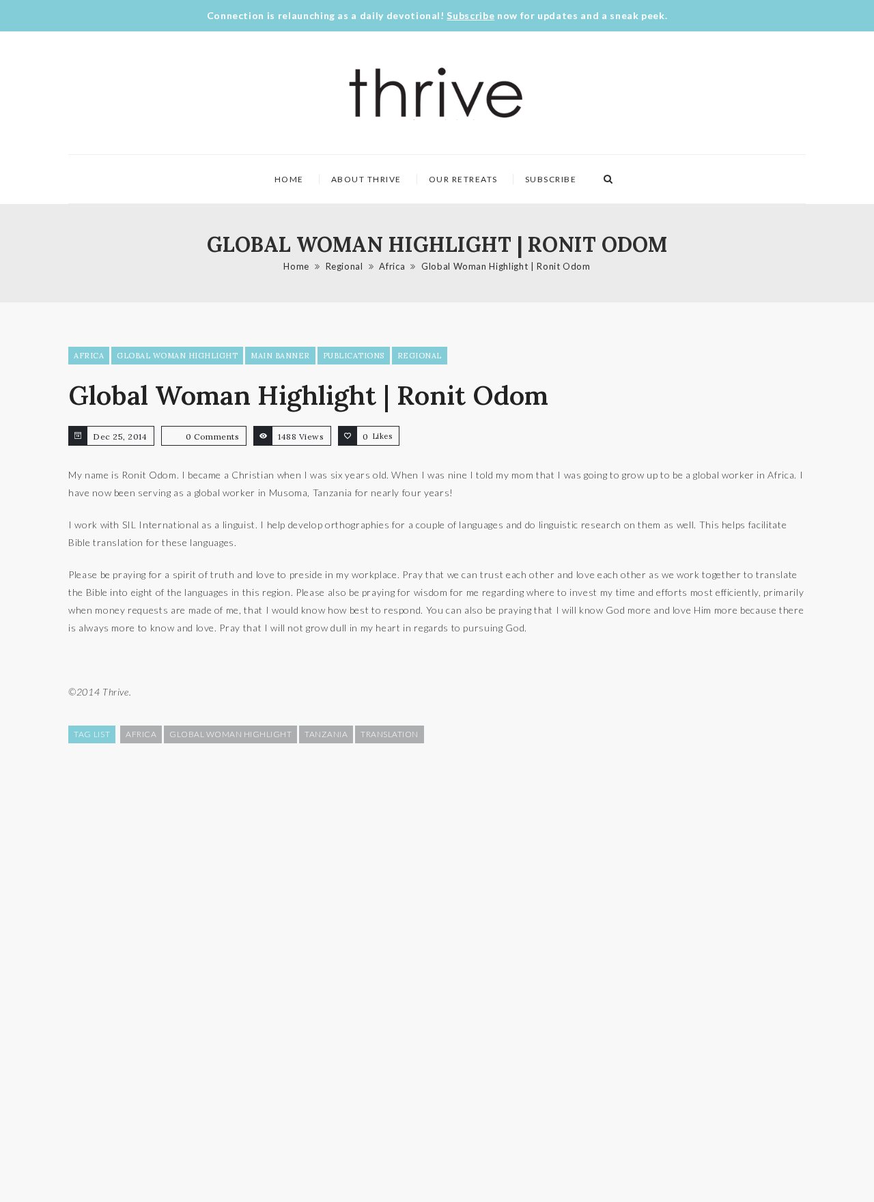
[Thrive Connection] (436, 93)
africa (141, 734)
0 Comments (212, 436)
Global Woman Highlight (177, 355)
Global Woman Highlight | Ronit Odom (506, 266)
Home (289, 179)
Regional (344, 266)
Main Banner (280, 355)
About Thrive (366, 179)
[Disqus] (437, 971)
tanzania (326, 734)
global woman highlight (230, 734)
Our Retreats (463, 179)
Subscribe (470, 15)
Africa (392, 266)
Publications (353, 355)
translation (390, 734)
